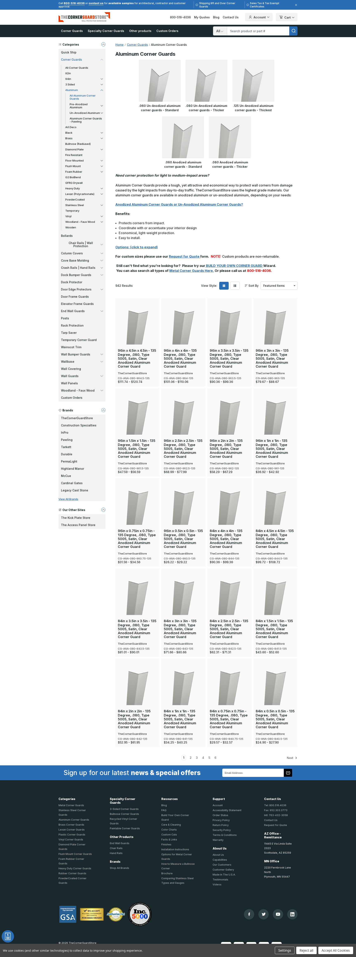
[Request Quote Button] (8, 936)
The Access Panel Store (78, 525)
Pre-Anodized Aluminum (79, 106)
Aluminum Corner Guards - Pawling (86, 120)
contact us (96, 3)
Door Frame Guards (75, 296)
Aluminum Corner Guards (74, 819)
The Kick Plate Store (75, 517)
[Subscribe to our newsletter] (288, 773)
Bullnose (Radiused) (78, 143)
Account (260, 17)
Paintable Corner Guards (125, 828)
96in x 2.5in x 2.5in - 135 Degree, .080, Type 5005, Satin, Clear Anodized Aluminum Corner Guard (183, 449)
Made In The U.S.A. (224, 874)
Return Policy (221, 825)
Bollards (67, 235)
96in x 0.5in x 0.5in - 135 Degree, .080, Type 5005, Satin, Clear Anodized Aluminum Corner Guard (183, 539)
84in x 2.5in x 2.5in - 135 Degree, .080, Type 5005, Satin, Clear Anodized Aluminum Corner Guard (229, 629)
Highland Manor (72, 468)
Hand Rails (116, 853)
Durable (66, 454)
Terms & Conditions (225, 835)
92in (68, 73)
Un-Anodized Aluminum (85, 112)
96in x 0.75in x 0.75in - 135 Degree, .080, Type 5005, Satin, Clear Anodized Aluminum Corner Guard (137, 539)
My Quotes (202, 17)
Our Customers (222, 864)
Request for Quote (184, 256)
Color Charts (169, 829)
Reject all (306, 950)
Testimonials (220, 879)
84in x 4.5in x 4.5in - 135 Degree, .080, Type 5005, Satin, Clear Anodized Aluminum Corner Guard (275, 539)
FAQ (163, 810)
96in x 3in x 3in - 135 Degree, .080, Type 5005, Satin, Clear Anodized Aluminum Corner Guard (272, 358)
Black (68, 132)
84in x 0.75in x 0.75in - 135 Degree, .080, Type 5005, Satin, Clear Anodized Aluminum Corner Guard (229, 719)
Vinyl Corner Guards (71, 839)
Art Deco (70, 127)
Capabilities (220, 859)
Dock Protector (71, 282)
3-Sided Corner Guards (124, 809)
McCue (66, 476)
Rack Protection (72, 325)
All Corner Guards (76, 67)
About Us (218, 854)
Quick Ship (68, 52)
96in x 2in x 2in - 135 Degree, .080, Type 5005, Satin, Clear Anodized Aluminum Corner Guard (226, 449)
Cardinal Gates (72, 483)
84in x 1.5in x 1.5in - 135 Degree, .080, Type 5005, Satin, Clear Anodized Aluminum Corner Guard (274, 629)
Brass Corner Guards (71, 824)
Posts (65, 318)
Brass (69, 138)
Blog (216, 17)
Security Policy (222, 830)
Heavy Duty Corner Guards (75, 868)
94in (68, 78)
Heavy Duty (72, 188)
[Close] (295, 5)
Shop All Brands (119, 868)
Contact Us (231, 17)
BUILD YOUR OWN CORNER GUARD (234, 266)
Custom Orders (167, 31)
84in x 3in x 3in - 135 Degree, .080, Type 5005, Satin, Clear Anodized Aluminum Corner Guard (180, 629)
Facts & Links (169, 839)
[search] (293, 30)
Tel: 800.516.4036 (275, 805)
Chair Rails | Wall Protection (81, 244)
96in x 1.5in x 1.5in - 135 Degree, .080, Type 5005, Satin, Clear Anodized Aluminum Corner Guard (136, 449)
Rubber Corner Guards (72, 873)
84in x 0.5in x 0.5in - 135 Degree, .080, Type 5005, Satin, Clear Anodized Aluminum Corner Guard (275, 719)
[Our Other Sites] (103, 510)
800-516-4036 (74, 3)
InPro (64, 432)
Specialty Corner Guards (106, 31)
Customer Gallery (223, 869)
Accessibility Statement (227, 810)
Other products (140, 31)
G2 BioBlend (73, 177)
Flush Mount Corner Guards (75, 854)
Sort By (253, 285)
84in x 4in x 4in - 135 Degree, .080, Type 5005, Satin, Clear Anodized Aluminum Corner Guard (226, 539)
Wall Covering (71, 369)
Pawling (67, 439)
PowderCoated (75, 199)
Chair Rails (116, 848)
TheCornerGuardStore (77, 418)
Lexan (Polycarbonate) (79, 194)
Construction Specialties (78, 425)
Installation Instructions (175, 849)
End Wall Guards (73, 311)
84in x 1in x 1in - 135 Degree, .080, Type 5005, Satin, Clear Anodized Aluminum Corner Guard (180, 719)
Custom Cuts (169, 834)
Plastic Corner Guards (72, 834)
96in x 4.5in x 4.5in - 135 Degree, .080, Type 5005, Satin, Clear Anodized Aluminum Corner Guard (137, 358)
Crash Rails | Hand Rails (78, 267)
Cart (287, 17)
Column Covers (72, 253)
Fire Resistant (73, 155)
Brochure (167, 873)
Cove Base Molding (75, 260)
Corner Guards (72, 31)
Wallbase (67, 361)
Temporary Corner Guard (79, 340)
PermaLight (69, 461)
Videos (217, 884)
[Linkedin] (292, 914)
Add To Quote (137, 330)
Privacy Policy (221, 820)
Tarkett (66, 447)
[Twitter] (263, 914)
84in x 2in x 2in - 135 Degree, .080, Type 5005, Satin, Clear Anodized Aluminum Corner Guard (134, 719)
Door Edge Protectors (76, 289)
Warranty (218, 839)
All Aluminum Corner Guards (83, 97)
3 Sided (70, 84)
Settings (284, 950)
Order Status (220, 815)
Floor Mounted (74, 160)
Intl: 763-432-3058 (276, 815)
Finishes (166, 844)
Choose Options (137, 316)
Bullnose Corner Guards (124, 813)
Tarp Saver (69, 332)
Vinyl (68, 216)
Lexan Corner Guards (72, 829)
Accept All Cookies (336, 950)
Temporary (72, 210)
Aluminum (71, 90)
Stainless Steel (74, 205)
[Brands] (103, 410)
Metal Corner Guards (71, 805)
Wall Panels (69, 383)
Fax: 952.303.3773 (275, 810)
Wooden (70, 227)
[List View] (235, 286)
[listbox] (278, 286)
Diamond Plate (74, 149)
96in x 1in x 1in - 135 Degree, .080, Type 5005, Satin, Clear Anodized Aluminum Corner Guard (272, 449)
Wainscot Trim (71, 347)
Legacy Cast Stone (74, 490)
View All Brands (68, 499)
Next (290, 758)
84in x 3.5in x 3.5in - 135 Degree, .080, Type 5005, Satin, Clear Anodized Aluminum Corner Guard (137, 629)
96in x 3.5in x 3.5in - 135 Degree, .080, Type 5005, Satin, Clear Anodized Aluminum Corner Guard (229, 358)
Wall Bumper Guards (75, 354)
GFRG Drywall (74, 182)
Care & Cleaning (171, 824)
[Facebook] (249, 914)
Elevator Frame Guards (77, 304)
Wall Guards (69, 376)
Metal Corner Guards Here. (191, 271)
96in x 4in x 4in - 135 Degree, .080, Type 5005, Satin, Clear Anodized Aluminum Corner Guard (180, 358)
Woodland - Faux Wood (80, 221)
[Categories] (103, 44)
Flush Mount (73, 166)
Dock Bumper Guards (76, 275)
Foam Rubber (73, 171)
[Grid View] (224, 286)
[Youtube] (278, 914)
